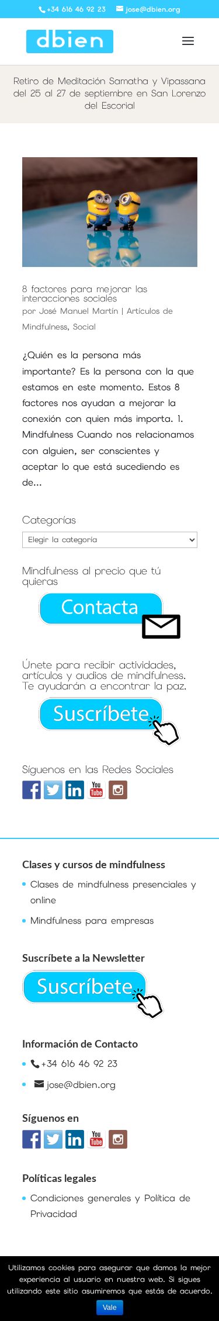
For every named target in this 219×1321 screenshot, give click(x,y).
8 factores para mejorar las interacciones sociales (84, 293)
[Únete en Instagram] (118, 790)
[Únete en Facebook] (31, 790)
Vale (110, 1307)
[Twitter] (53, 790)
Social (84, 326)
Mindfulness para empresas (92, 920)
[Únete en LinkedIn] (74, 790)
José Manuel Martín (78, 311)
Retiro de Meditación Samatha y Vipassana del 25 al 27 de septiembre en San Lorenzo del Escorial (109, 93)
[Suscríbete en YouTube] (96, 790)
